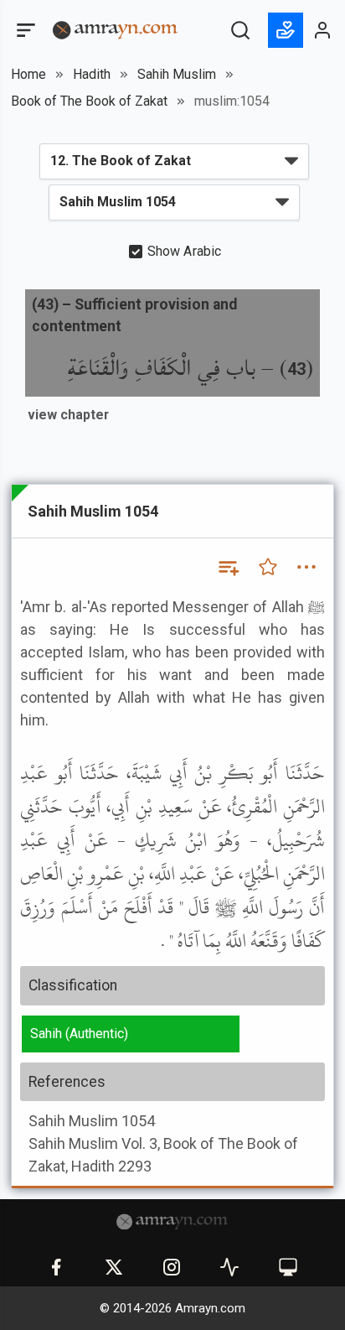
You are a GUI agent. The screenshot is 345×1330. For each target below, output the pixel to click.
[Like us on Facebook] (56, 1267)
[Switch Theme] (288, 1267)
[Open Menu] (24, 30)
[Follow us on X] (114, 1267)
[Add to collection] (228, 567)
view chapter (68, 415)
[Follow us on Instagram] (172, 1267)
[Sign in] (323, 30)
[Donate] (285, 30)
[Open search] (240, 30)
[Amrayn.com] (115, 29)
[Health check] (229, 1267)
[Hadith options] (306, 566)
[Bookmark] (268, 566)
